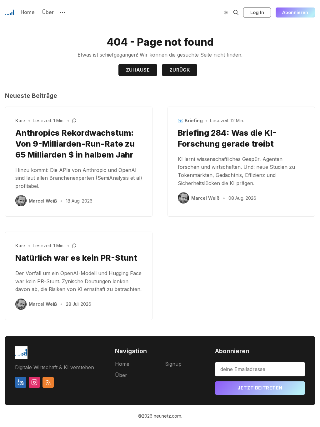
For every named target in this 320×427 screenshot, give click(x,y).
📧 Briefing (190, 120)
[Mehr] (63, 13)
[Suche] (236, 13)
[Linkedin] (20, 382)
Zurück (179, 70)
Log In (257, 12)
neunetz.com (167, 416)
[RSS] (48, 382)
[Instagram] (34, 382)
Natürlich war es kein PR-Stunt (76, 258)
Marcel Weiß (43, 200)
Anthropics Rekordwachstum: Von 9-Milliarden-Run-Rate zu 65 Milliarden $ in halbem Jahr (75, 143)
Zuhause (138, 70)
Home (28, 12)
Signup (173, 364)
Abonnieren (295, 12)
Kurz (20, 120)
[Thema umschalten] (226, 13)
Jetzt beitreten (260, 387)
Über (48, 12)
